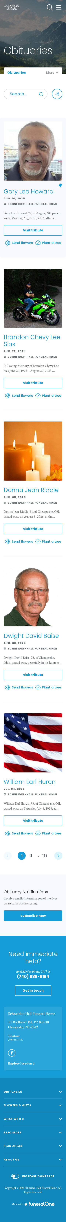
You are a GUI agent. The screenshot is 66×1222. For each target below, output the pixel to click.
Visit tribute (33, 230)
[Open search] (50, 7)
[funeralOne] (42, 1204)
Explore (20, 1063)
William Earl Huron (29, 782)
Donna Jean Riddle (31, 490)
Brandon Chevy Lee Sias (32, 340)
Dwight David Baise (31, 636)
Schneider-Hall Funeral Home (31, 1014)
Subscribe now (33, 915)
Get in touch (33, 990)
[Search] (41, 94)
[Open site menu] (58, 7)
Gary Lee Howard (28, 191)
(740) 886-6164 (33, 976)
